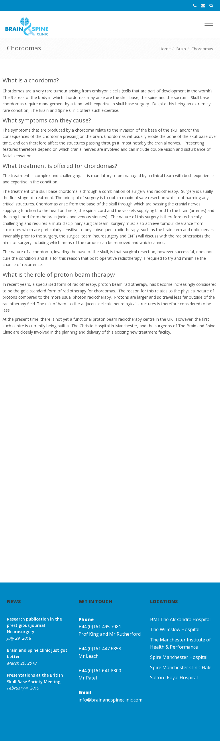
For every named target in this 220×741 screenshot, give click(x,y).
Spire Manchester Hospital (178, 657)
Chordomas (202, 48)
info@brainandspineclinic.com (110, 700)
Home (165, 48)
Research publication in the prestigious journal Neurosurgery (34, 625)
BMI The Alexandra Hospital (180, 619)
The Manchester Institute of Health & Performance (180, 643)
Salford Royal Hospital (174, 677)
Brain (181, 48)
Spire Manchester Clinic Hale (180, 667)
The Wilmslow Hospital (174, 629)
